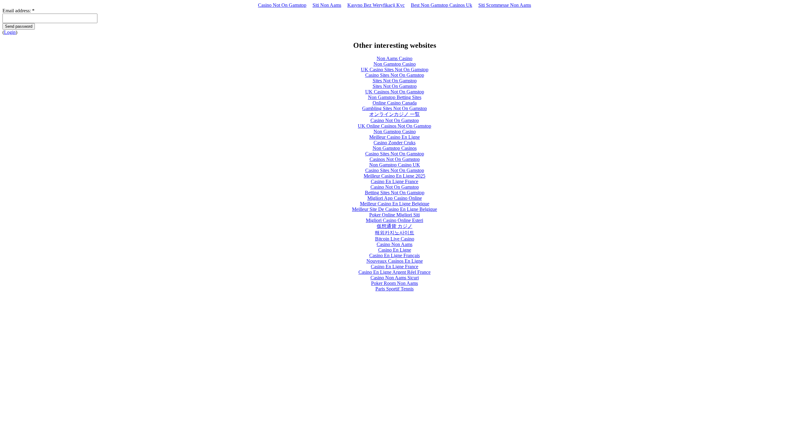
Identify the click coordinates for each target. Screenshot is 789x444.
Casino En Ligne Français (394, 255)
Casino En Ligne (394, 250)
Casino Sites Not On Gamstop (394, 75)
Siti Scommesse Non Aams (504, 5)
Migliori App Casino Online (394, 198)
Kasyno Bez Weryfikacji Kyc (376, 5)
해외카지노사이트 (394, 232)
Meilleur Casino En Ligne (394, 137)
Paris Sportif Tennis (394, 288)
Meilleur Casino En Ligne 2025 (394, 176)
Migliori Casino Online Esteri (394, 220)
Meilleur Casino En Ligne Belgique (394, 203)
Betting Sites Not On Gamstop (394, 192)
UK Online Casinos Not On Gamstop (394, 126)
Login (10, 32)
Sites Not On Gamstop (395, 80)
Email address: (18, 10)
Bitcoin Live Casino (394, 238)
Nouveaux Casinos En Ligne (394, 261)
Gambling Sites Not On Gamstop (394, 108)
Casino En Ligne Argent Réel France (394, 272)
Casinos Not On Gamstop (395, 159)
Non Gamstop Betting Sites (394, 97)
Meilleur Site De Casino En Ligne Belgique (394, 209)
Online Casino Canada (395, 102)
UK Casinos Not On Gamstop (394, 91)
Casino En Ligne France (394, 181)
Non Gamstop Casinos (395, 148)
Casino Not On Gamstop (282, 5)
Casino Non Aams (394, 244)
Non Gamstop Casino (395, 64)
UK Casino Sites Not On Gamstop (394, 69)
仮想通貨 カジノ (394, 226)
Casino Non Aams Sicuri (394, 277)
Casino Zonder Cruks (394, 142)
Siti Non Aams (327, 5)
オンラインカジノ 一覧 (394, 114)
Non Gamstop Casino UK (394, 164)
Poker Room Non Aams (394, 283)
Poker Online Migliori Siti (394, 214)
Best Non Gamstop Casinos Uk (441, 5)
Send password (18, 26)
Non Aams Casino (394, 58)
